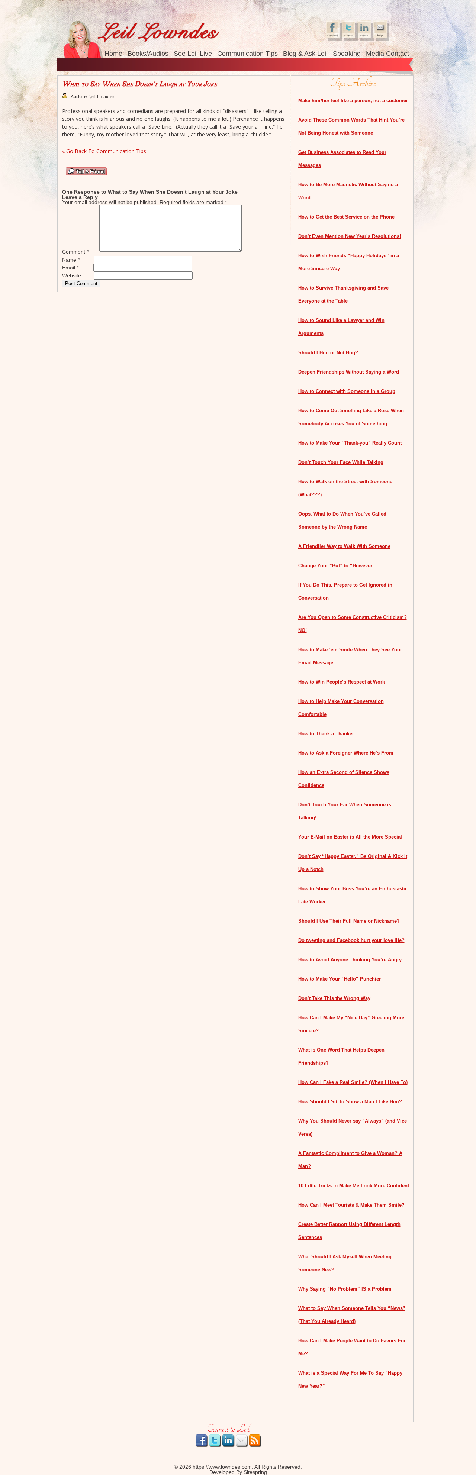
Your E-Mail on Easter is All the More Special (350, 837)
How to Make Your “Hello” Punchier (339, 979)
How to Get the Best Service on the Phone (346, 217)
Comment (75, 252)
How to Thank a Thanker (326, 733)
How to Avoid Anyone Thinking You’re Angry (350, 959)
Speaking (347, 53)
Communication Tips (247, 53)
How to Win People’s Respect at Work (341, 682)
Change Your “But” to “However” (336, 565)
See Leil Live (193, 53)
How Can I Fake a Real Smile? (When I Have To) (353, 1082)
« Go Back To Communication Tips (104, 151)
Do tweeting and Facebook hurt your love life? (351, 940)
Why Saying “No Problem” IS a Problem (345, 1289)
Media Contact (387, 53)
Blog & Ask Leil (305, 53)
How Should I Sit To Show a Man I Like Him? (350, 1101)
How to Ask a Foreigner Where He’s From (345, 753)
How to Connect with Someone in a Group (346, 391)
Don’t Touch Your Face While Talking (340, 462)
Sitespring (255, 1472)
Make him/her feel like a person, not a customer (353, 100)
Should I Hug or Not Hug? (328, 352)
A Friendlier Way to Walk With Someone (344, 546)
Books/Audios (148, 53)
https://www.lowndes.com (222, 1467)
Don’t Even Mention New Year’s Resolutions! (349, 236)
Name (71, 260)
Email (70, 268)
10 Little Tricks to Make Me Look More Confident (353, 1185)
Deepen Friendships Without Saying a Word (348, 372)
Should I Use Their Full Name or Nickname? (349, 921)
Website (71, 275)
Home (113, 53)
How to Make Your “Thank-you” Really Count (350, 443)
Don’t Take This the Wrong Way (334, 998)
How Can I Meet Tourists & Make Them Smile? (351, 1205)
